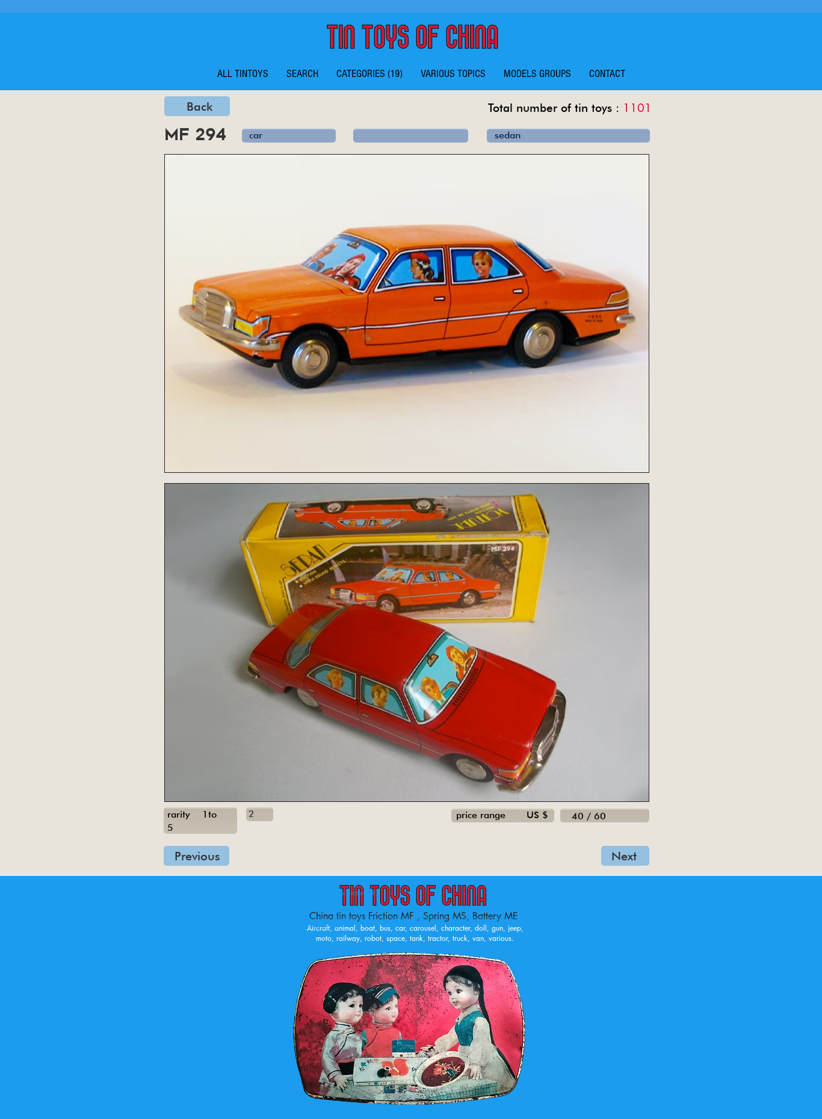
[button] (369, 73)
